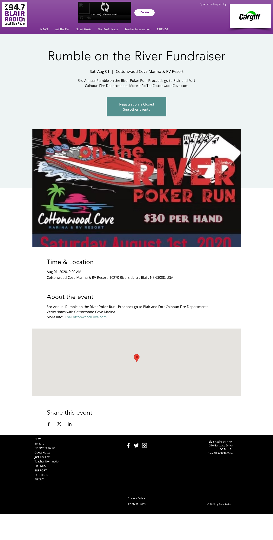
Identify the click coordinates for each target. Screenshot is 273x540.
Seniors (39, 443)
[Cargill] (250, 16)
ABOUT (39, 479)
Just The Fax (42, 457)
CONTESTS (41, 475)
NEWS (38, 439)
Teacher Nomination (47, 461)
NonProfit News (45, 448)
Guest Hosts (42, 452)
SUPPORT (41, 470)
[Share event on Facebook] (49, 424)
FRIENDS (40, 466)
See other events (136, 109)
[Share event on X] (59, 424)
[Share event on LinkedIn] (70, 424)
